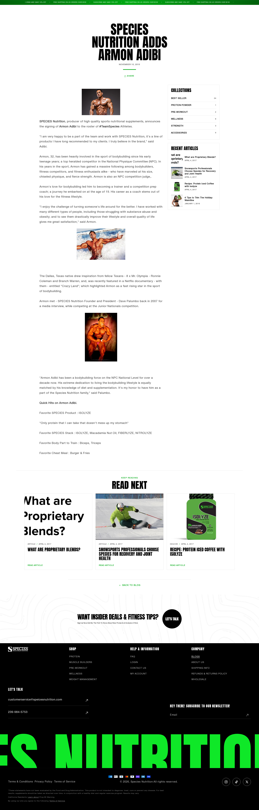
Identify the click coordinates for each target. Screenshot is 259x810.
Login (134, 662)
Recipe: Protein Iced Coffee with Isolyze (197, 551)
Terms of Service (64, 782)
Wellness (75, 674)
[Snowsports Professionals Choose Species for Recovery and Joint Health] (129, 517)
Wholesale (198, 679)
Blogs (195, 657)
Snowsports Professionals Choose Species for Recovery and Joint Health (129, 554)
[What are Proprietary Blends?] (58, 517)
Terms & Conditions (20, 782)
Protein (74, 657)
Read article (35, 565)
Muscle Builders (80, 662)
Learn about (33, 797)
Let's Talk (172, 618)
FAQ (132, 657)
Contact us (138, 668)
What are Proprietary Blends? (54, 549)
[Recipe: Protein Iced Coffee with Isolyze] (201, 517)
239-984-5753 (18, 712)
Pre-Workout (78, 668)
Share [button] (130, 76)
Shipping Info (200, 668)
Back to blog (131, 585)
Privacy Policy (43, 782)
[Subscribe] (247, 715)
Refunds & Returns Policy (209, 674)
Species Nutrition (142, 782)
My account (138, 674)
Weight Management (83, 679)
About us (197, 662)
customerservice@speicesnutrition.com (35, 699)
